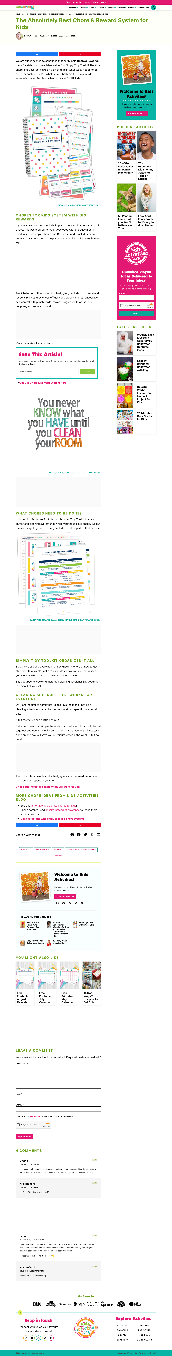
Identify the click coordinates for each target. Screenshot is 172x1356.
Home (18, 14)
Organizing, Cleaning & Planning (51, 14)
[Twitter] (75, 903)
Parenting (121, 7)
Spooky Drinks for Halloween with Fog (143, 365)
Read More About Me (65, 896)
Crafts (92, 7)
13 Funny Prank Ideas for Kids (60, 942)
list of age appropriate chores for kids (53, 805)
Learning (101, 7)
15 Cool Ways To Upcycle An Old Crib (91, 997)
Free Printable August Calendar (23, 997)
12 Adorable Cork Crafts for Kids (144, 416)
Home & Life (31, 14)
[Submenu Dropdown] (77, 7)
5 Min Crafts (144, 1340)
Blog (24, 14)
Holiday (131, 7)
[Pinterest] (81, 903)
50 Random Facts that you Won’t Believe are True (125, 222)
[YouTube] (63, 903)
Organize (58, 850)
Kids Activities (42, 850)
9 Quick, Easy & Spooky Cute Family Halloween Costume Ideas (145, 342)
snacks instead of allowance (63, 809)
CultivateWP (152, 1353)
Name (20, 1094)
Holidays (144, 1335)
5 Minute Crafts (143, 7)
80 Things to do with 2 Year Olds (86, 923)
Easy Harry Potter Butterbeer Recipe (35, 942)
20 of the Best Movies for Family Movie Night (126, 168)
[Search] (153, 7)
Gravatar (34, 1116)
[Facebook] (69, 903)
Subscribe (136, 313)
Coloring (83, 7)
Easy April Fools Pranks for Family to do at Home (146, 220)
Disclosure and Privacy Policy (128, 1353)
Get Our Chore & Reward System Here (42, 382)
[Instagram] (57, 903)
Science (111, 7)
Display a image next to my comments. (46, 1116)
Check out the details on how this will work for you (48, 786)
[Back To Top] (20, 1312)
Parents (58, 855)
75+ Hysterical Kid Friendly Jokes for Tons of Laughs (145, 171)
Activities (72, 7)
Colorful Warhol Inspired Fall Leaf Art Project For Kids (144, 394)
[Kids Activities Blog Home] (25, 7)
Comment (22, 1063)
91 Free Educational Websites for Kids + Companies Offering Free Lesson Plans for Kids (61, 929)
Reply (94, 1160)
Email (20, 1105)
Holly (28, 36)
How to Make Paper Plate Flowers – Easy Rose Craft (33, 925)
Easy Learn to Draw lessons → (92, 2)
